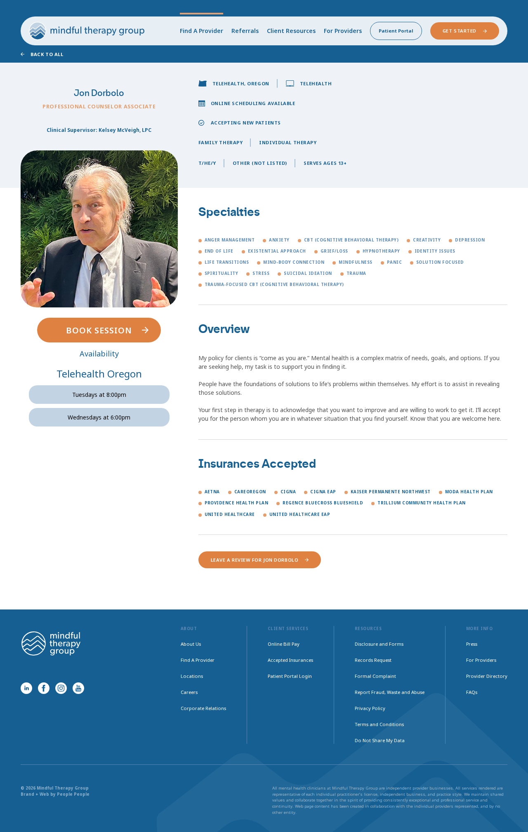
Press (471, 644)
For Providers (343, 31)
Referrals (245, 31)
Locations (192, 676)
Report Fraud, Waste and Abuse (389, 692)
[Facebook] (44, 688)
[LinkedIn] (26, 688)
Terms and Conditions (379, 724)
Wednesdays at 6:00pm (99, 417)
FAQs (471, 692)
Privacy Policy (370, 708)
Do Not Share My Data (380, 740)
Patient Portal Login (290, 676)
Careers (189, 692)
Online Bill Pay (283, 644)
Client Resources (291, 31)
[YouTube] (78, 688)
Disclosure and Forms (379, 644)
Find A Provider (201, 31)
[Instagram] (61, 688)
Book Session (99, 330)
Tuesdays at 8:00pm (99, 394)
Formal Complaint (375, 676)
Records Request (373, 660)
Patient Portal (396, 31)
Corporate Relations (203, 708)
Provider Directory (486, 676)
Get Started (459, 31)
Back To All (47, 54)
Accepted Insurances (290, 660)
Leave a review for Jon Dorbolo (255, 560)
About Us (191, 644)
